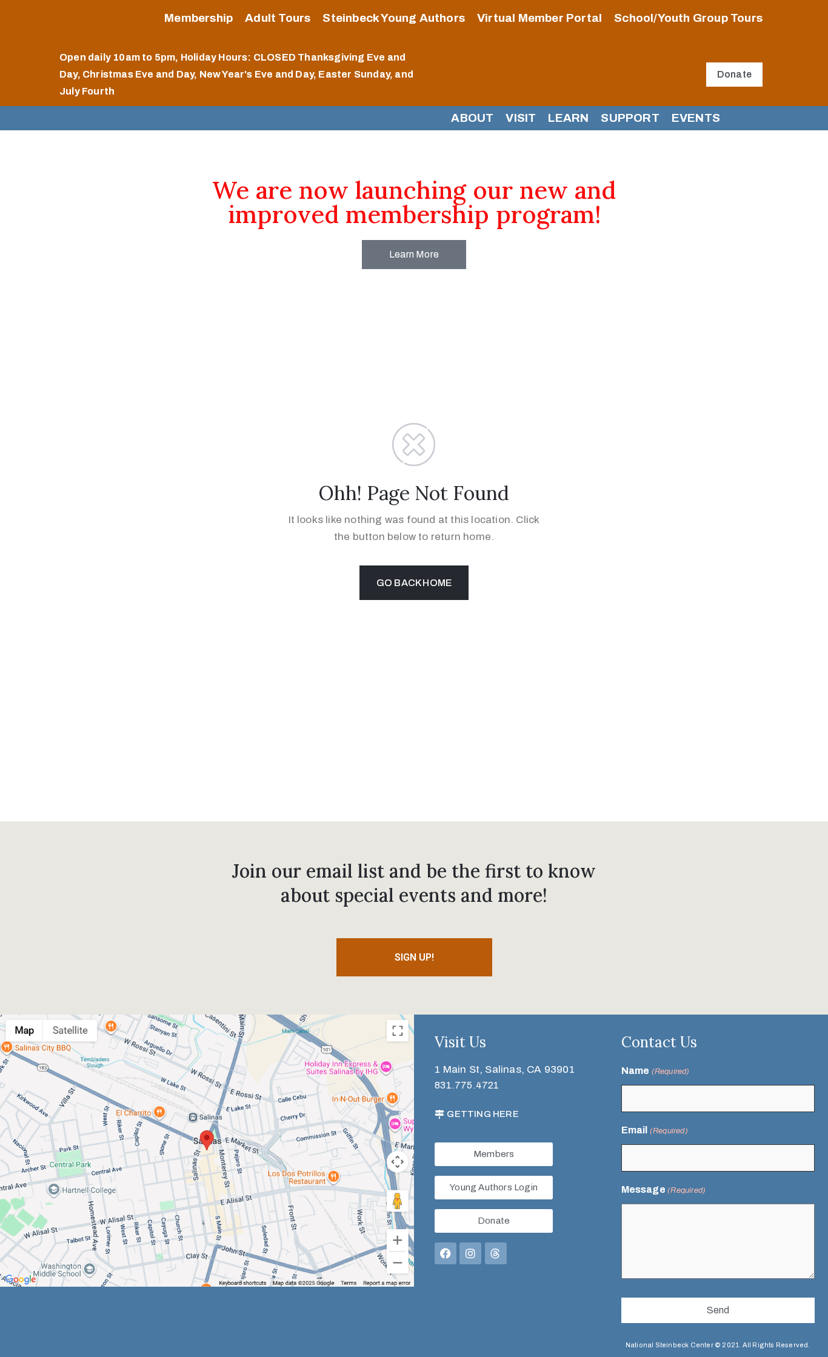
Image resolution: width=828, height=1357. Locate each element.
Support (630, 118)
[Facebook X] (445, 1253)
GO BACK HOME (414, 583)
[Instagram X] (470, 1253)
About (472, 118)
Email (654, 1130)
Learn (568, 118)
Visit (521, 118)
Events (696, 118)
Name (655, 1070)
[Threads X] (496, 1253)
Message (663, 1189)
